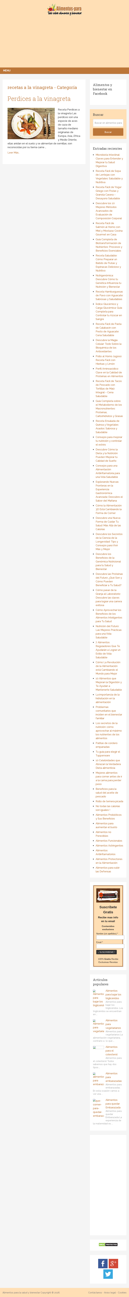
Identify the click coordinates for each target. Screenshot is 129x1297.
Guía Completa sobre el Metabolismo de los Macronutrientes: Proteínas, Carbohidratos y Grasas (109, 409)
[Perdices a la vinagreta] (31, 123)
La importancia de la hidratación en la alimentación (108, 698)
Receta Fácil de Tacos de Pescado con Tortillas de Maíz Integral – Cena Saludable (109, 389)
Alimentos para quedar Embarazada (113, 1103)
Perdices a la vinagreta (39, 98)
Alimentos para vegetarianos (113, 1024)
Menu (7, 70)
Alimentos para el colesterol (112, 1050)
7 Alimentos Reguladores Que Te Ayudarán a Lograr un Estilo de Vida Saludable (108, 650)
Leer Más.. (14, 152)
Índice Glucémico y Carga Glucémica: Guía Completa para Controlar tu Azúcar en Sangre (109, 312)
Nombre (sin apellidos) (107, 934)
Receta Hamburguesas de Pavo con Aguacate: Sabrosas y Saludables (109, 295)
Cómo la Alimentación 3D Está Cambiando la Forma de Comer (109, 509)
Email (99, 942)
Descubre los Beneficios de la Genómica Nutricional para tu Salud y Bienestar (108, 562)
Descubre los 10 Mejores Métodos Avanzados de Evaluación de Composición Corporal (109, 211)
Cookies (122, 1292)
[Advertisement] (64, 44)
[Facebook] (103, 1267)
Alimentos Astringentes (109, 845)
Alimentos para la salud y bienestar (21, 1292)
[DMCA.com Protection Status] (108, 1245)
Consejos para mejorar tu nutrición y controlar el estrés (109, 441)
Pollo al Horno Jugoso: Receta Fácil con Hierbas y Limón (109, 360)
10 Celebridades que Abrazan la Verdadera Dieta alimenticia (108, 764)
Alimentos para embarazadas (114, 1077)
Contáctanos (95, 1292)
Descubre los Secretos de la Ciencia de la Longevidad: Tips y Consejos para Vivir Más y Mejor (109, 542)
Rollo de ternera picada (109, 801)
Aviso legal (110, 1292)
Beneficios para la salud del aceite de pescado (107, 792)
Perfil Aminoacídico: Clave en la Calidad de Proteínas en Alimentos (109, 372)
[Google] (113, 1267)
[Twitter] (108, 1277)
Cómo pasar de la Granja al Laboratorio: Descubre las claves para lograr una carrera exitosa (109, 598)
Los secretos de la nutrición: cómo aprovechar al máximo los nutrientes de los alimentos (109, 731)
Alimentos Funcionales (109, 840)
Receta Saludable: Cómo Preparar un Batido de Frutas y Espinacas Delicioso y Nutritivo (108, 263)
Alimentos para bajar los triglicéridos (113, 994)
